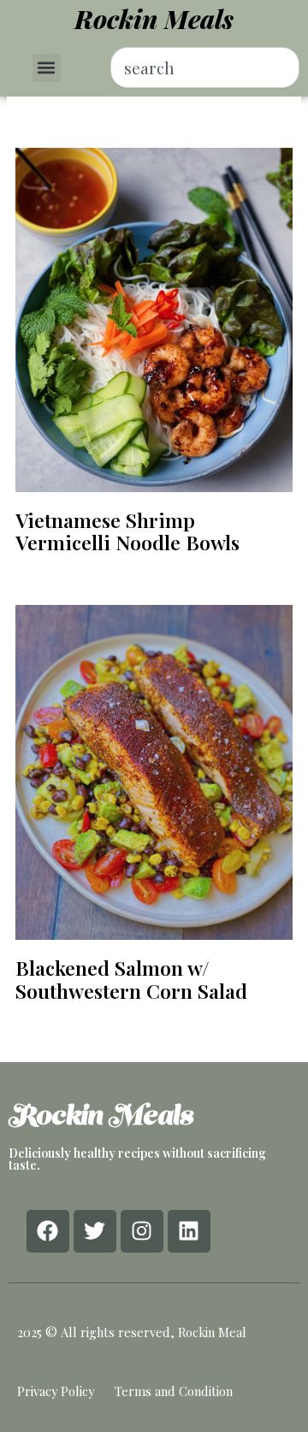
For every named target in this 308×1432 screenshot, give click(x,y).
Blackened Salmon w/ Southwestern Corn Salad (131, 978)
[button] (47, 68)
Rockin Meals (154, 19)
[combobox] (204, 67)
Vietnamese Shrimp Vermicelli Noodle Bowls (127, 531)
